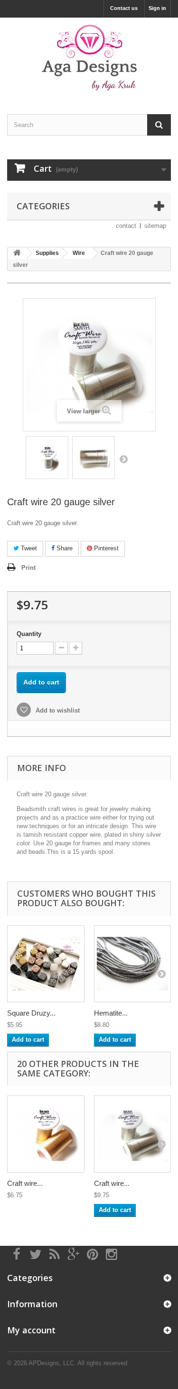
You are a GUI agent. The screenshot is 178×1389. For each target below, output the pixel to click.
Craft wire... (25, 1183)
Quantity (29, 633)
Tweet (28, 548)
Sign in (157, 8)
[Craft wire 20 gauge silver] (47, 458)
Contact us (124, 8)
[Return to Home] (17, 253)
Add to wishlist (57, 710)
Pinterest (105, 548)
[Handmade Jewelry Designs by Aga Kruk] (89, 57)
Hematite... (111, 1013)
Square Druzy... (31, 1013)
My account (31, 1330)
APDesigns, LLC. (52, 1363)
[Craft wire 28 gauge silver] (132, 1134)
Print (28, 567)
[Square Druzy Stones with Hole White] (45, 964)
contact (126, 225)
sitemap (155, 225)
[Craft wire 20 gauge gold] (45, 1134)
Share (64, 548)
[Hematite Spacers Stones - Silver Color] (132, 964)
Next (123, 459)
